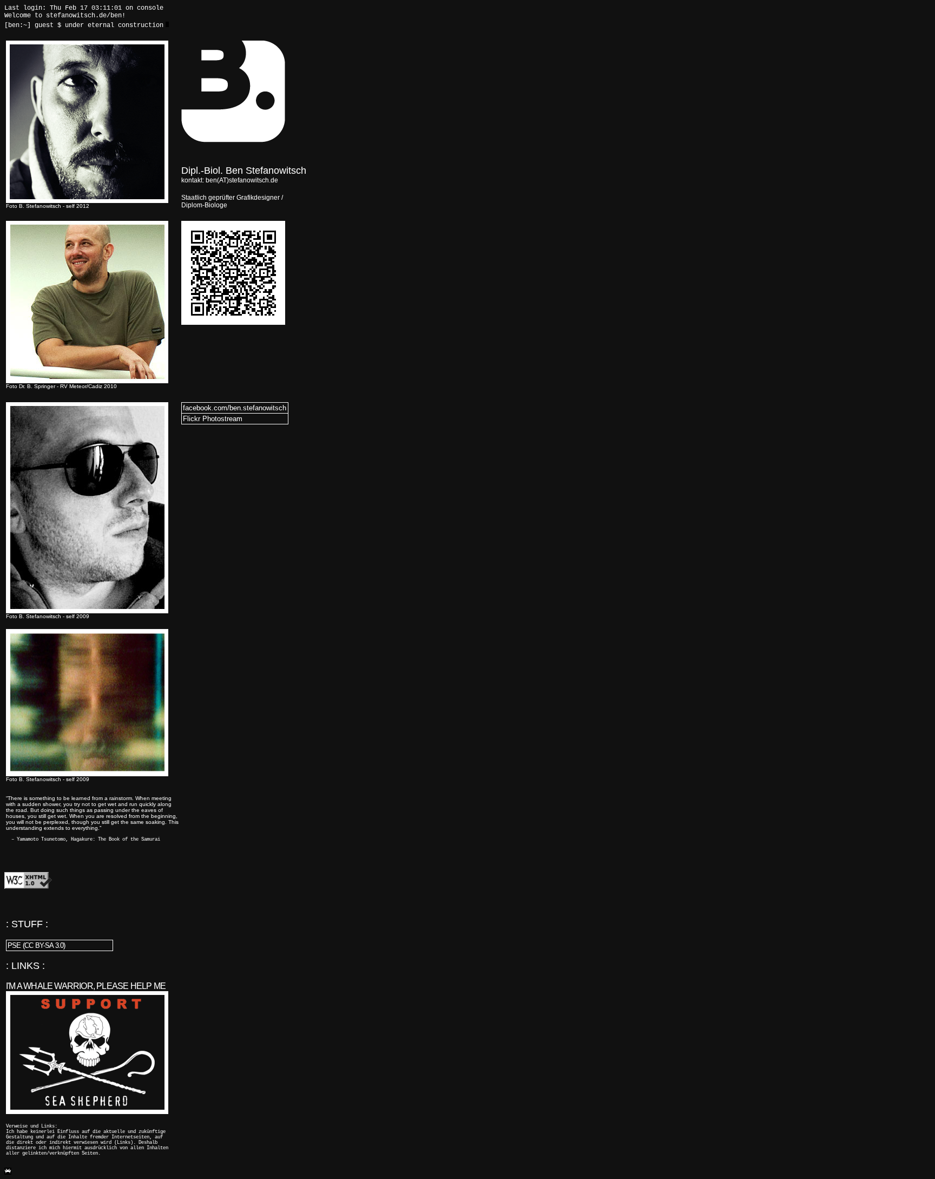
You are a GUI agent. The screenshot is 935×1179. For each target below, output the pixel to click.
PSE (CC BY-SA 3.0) (36, 945)
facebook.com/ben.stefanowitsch (234, 408)
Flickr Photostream (212, 419)
